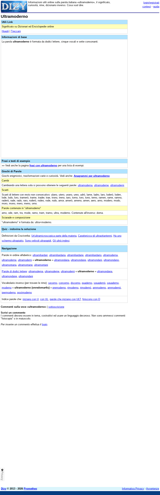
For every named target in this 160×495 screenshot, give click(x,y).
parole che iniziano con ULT (65, 299)
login (44, 324)
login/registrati (151, 2)
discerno (75, 282)
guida (156, 6)
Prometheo (30, 488)
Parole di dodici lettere (14, 271)
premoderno (59, 287)
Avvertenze (152, 488)
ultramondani (95, 260)
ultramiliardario (93, 255)
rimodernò (85, 287)
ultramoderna (85, 185)
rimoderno (72, 287)
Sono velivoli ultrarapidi (38, 240)
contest (146, 6)
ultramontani (41, 264)
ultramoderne (101, 185)
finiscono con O (91, 299)
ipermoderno (9, 292)
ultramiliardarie (75, 255)
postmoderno (24, 292)
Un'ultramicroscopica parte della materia (53, 235)
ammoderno (99, 287)
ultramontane (25, 264)
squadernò (99, 282)
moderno (7, 287)
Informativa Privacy (133, 488)
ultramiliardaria (57, 255)
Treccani (16, 31)
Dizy (3, 488)
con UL (44, 299)
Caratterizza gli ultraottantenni (95, 235)
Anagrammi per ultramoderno (92, 175)
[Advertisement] (130, 353)
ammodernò (114, 287)
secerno (52, 282)
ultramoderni (117, 185)
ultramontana (9, 264)
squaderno (113, 282)
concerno (64, 282)
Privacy (2, 475)
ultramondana (61, 260)
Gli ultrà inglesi (61, 240)
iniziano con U (31, 299)
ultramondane (78, 260)
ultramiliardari (40, 255)
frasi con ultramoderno (43, 165)
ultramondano (111, 260)
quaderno (87, 282)
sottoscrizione (56, 306)
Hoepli (5, 31)
